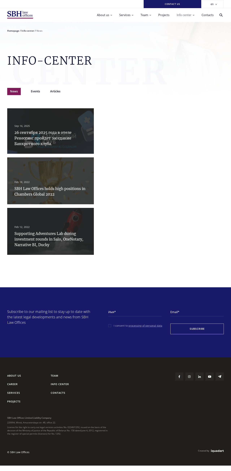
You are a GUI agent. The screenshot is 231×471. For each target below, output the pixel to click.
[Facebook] (179, 376)
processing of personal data (145, 325)
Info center (184, 15)
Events (35, 91)
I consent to (138, 325)
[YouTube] (209, 376)
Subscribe (197, 328)
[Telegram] (219, 376)
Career (12, 384)
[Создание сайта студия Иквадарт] (217, 451)
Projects (163, 15)
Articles (55, 91)
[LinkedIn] (199, 376)
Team (144, 15)
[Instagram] (189, 376)
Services (124, 15)
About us (103, 15)
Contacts (208, 15)
